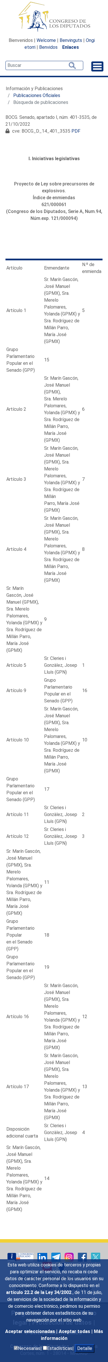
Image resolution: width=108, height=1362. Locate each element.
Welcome (46, 40)
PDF (75, 131)
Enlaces (70, 47)
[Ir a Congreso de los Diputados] (54, 17)
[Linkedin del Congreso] (43, 1257)
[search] (44, 65)
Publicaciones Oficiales (36, 95)
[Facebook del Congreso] (83, 1257)
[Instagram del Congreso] (69, 1257)
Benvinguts (71, 40)
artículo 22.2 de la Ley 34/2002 (39, 1292)
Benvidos (48, 47)
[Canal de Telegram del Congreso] (56, 1257)
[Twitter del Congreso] (96, 1257)
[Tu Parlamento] (21, 1257)
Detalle (84, 1348)
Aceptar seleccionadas (30, 1331)
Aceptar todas (75, 1331)
